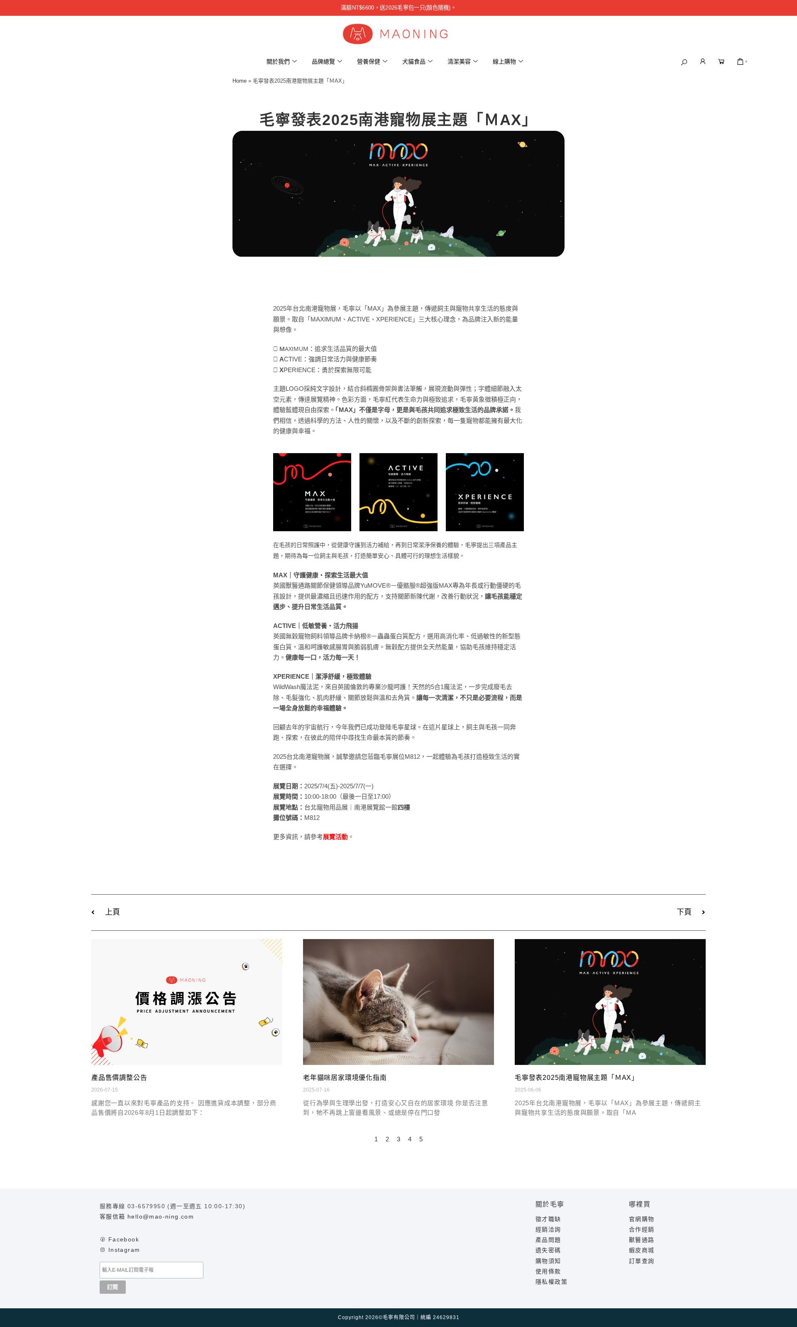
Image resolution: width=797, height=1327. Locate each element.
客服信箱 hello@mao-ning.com (147, 1216)
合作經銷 (642, 1229)
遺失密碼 (548, 1250)
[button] (684, 62)
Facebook (123, 1239)
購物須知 (548, 1261)
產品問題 (548, 1239)
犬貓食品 (413, 61)
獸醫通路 (642, 1239)
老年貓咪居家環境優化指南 (345, 1077)
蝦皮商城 (642, 1250)
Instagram (124, 1249)
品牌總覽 (323, 61)
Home (239, 81)
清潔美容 (459, 61)
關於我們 (278, 61)
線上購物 (504, 61)
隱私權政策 (551, 1281)
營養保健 (368, 61)
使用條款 (548, 1271)
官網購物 (642, 1219)
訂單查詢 (642, 1261)
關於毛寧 (550, 1204)
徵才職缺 (548, 1219)
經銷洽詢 (548, 1229)
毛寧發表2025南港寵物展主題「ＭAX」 (576, 1077)
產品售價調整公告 (119, 1077)
